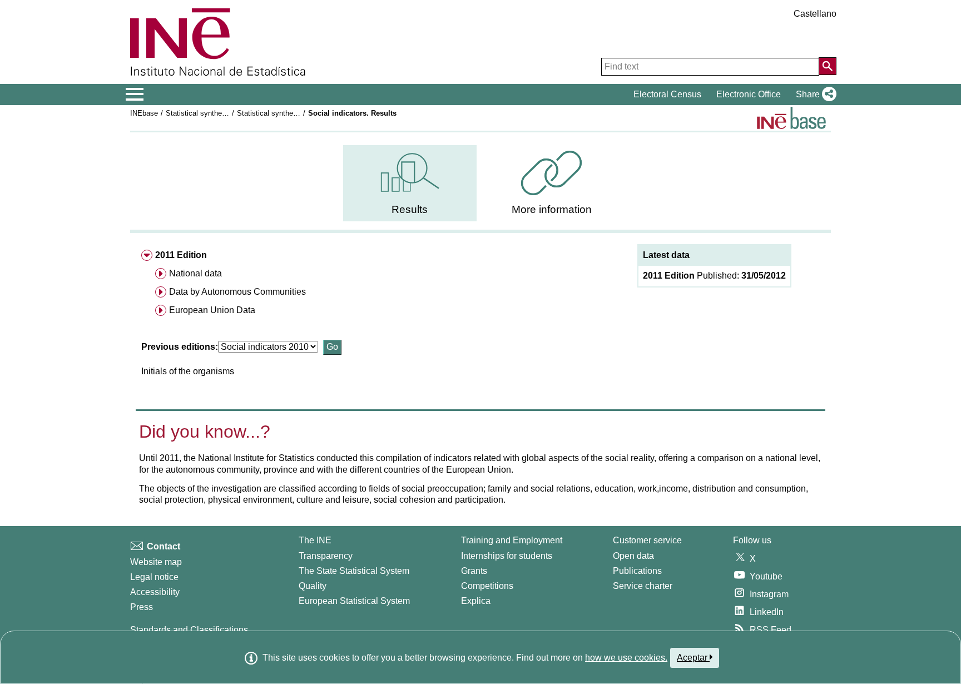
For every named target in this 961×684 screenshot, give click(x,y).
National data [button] (195, 273)
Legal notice (154, 577)
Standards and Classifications (189, 630)
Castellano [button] (815, 13)
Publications (637, 571)
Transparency (326, 556)
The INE (315, 540)
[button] (813, 95)
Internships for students (506, 556)
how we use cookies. (626, 657)
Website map (156, 562)
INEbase (144, 113)
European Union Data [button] (212, 310)
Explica (476, 601)
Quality (312, 586)
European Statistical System (354, 601)
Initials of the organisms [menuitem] (187, 371)
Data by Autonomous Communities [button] (237, 291)
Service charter (642, 586)
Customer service (647, 540)
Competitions (487, 586)
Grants (474, 571)
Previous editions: (179, 346)
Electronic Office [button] (748, 94)
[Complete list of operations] (791, 118)
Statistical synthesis (198, 113)
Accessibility (155, 592)
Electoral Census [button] (667, 94)
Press (141, 607)
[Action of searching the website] (827, 66)
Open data (633, 556)
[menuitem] (410, 183)
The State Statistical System (354, 571)
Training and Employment (511, 540)
